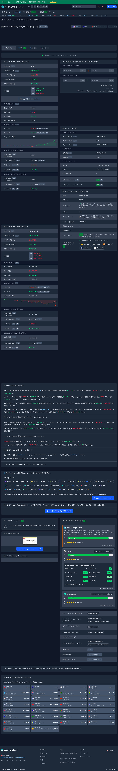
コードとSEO (84, 753)
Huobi (94, 485)
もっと (102, 26)
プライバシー (17, 760)
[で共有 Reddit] (46, 6)
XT (90, 489)
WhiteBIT (72, 489)
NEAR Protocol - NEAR (25, 20)
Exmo (76, 485)
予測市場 (42, 763)
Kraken (103, 485)
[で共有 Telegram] (43, 6)
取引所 (43, 12)
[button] (101, 180)
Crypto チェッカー (11, 20)
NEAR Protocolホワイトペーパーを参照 (29, 549)
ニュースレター (8, 760)
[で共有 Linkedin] (40, 6)
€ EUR (87, 26)
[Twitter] (2, 760)
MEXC (26, 489)
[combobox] (84, 6)
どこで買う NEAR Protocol (30, 99)
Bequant (25, 481)
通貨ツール (43, 753)
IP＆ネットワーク (85, 756)
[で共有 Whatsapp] (35, 6)
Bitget (63, 481)
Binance (35, 481)
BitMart (72, 481)
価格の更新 (110, 88)
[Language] (103, 7)
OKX (35, 489)
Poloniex (53, 489)
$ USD (78, 26)
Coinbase (18, 485)
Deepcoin (56, 485)
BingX (45, 481)
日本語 (111, 751)
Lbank (18, 489)
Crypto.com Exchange (42, 485)
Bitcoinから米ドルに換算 (67, 762)
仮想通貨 (30, 12)
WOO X (83, 489)
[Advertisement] (59, 36)
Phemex (43, 489)
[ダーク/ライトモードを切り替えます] (99, 7)
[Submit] (74, 7)
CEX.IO (9, 485)
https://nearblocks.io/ (94, 618)
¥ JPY (95, 26)
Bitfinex (54, 481)
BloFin (90, 481)
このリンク (53, 2)
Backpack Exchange (12, 481)
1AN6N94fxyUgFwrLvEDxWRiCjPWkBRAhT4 (13, 757)
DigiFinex (66, 485)
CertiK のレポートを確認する (104, 551)
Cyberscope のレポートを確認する (102, 594)
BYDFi (111, 481)
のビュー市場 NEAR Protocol (104, 498)
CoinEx (28, 485)
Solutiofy (22, 769)
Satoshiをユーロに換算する (68, 759)
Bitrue (81, 481)
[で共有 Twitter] (38, 6)
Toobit (63, 489)
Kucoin (9, 489)
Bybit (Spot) (101, 481)
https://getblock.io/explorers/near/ (98, 621)
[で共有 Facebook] (32, 6)
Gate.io (85, 485)
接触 (24, 760)
